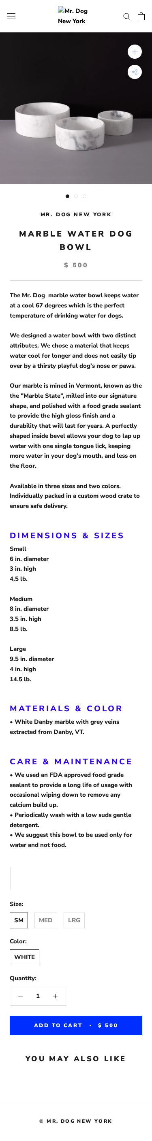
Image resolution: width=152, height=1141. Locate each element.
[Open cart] (141, 16)
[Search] (127, 16)
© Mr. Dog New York (75, 1121)
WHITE (24, 957)
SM (19, 920)
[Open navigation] (11, 16)
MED (46, 920)
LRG (74, 920)
